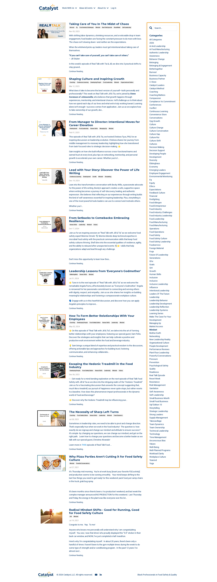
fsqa (151, 251)
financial (153, 196)
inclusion (153, 277)
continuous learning (82, 82)
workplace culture (157, 457)
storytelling (108, 176)
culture (152, 124)
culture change (156, 127)
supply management (158, 417)
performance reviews (159, 349)
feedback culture (157, 193)
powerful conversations (83, 463)
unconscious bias (157, 440)
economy (153, 167)
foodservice (154, 245)
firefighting (154, 199)
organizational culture (127, 82)
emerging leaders (157, 170)
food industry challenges (87, 27)
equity (152, 183)
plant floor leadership (159, 352)
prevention (154, 362)
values (95, 224)
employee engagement (159, 173)
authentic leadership (159, 52)
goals (151, 264)
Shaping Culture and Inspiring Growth (96, 78)
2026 (151, 43)
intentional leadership (159, 290)
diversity (153, 160)
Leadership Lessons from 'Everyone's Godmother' (105, 271)
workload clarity (156, 453)
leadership (82, 224)
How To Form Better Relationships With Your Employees (101, 317)
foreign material (156, 248)
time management (157, 437)
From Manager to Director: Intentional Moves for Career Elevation (104, 123)
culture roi (154, 137)
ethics (152, 186)
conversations (156, 118)
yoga (151, 463)
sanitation (153, 388)
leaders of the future (159, 294)
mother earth (155, 333)
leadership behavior (158, 300)
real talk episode (107, 27)
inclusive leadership (158, 284)
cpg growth (154, 121)
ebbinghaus (154, 163)
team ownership (157, 427)
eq (77, 27)
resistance (154, 382)
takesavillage (155, 421)
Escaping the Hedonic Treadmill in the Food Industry (101, 365)
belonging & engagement (160, 65)
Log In (113, 8)
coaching (72, 82)
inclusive (153, 281)
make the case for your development (160, 318)
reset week (117, 27)
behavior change (157, 59)
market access (156, 326)
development (73, 128)
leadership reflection (159, 307)
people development (158, 346)
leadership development (160, 303)
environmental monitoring (160, 176)
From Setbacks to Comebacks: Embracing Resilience (99, 219)
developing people (96, 82)
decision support (157, 150)
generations (154, 258)
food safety (154, 235)
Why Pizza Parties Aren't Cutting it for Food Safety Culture (105, 458)
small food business (158, 401)
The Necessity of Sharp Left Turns (94, 412)
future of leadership (158, 255)
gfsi (151, 261)
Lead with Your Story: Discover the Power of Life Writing (104, 171)
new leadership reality (159, 339)
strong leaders (156, 414)
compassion (155, 98)
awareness (154, 56)
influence (153, 287)
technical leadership (159, 431)
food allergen (155, 202)
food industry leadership (160, 215)
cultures (153, 144)
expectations (155, 189)
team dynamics (118, 415)
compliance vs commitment (162, 101)
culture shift (155, 140)
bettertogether (74, 274)
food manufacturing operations (158, 227)
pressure (153, 359)
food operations (156, 232)
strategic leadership (158, 411)
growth (94, 176)
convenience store (158, 114)
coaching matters (157, 95)
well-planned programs (159, 450)
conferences (155, 105)
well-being (154, 447)
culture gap (154, 134)
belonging (153, 62)
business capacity (157, 75)
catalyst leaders (156, 85)
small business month (159, 398)
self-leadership (126, 27)
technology (154, 434)
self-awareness (156, 391)
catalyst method (156, 88)
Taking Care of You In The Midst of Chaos (99, 24)
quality (152, 369)
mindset (98, 27)
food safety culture (95, 322)
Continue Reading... (76, 71)
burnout (72, 27)
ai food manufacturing (159, 49)
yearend (153, 460)
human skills (94, 128)
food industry (155, 209)
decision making (156, 147)
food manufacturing (158, 222)
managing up (103, 128)
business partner (157, 79)
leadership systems (158, 310)
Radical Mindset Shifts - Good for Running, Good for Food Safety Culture (104, 511)
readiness (154, 372)
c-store (152, 82)
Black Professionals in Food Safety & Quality (157, 575)
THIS (84, 445)
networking (154, 336)
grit (71, 516)
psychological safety (158, 365)
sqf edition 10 (155, 404)
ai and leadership (157, 46)
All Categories (155, 39)
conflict (152, 108)
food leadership (107, 82)
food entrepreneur (157, 206)
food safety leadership (160, 241)
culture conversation (158, 131)
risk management (157, 385)
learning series (156, 313)
